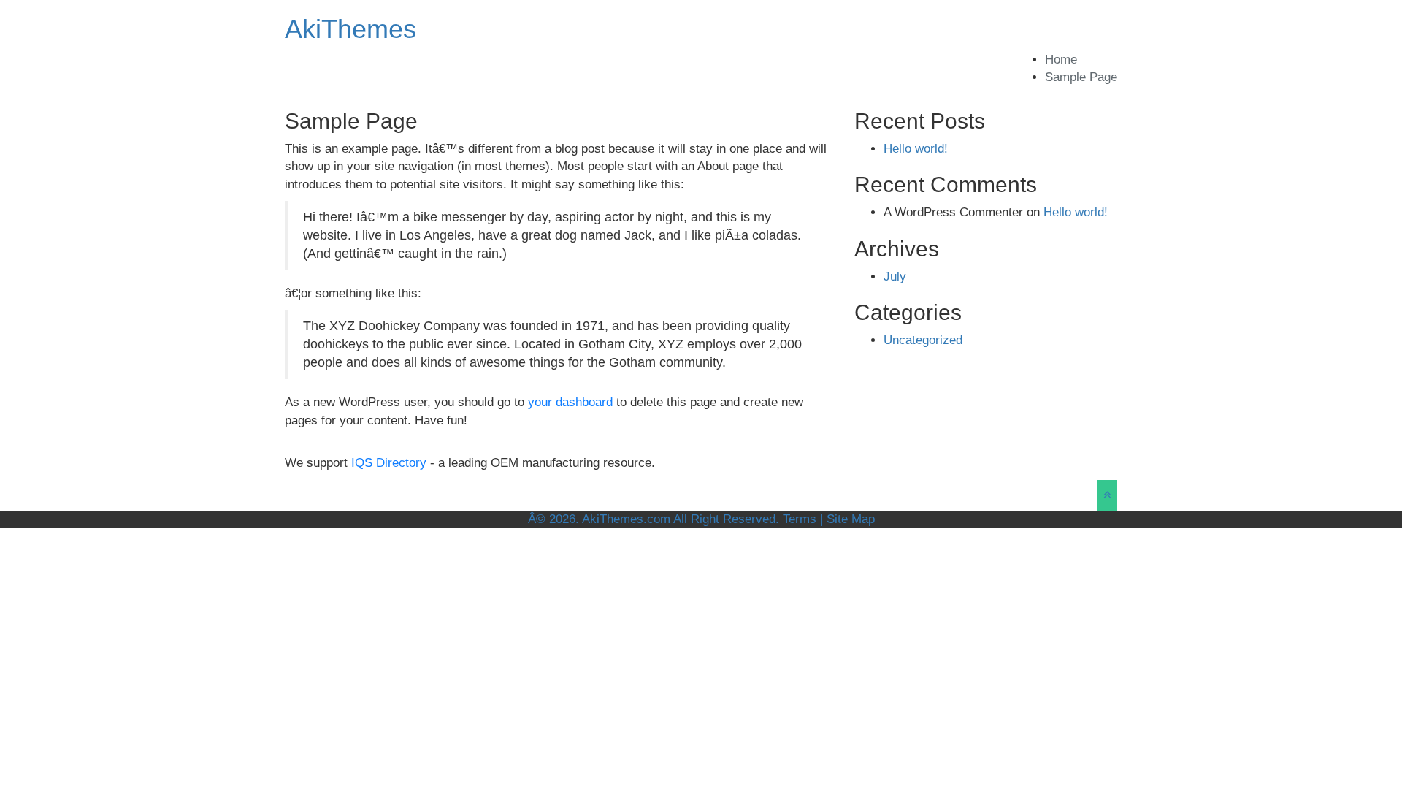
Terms (799, 519)
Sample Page (1081, 77)
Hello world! (916, 149)
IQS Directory (388, 463)
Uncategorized (923, 340)
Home (1061, 59)
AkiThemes (350, 29)
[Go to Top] (1107, 495)
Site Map (851, 519)
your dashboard (570, 402)
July (895, 276)
